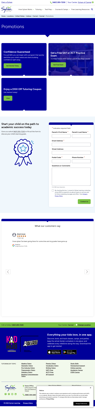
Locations (10, 16)
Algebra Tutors (26, 363)
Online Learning (76, 368)
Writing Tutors (51, 368)
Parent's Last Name (80, 132)
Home (3, 16)
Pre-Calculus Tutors (28, 368)
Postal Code (57, 157)
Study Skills (74, 363)
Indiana (28, 16)
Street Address (57, 149)
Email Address (58, 140)
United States (19, 16)
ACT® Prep (49, 372)
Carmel (35, 16)
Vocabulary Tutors (52, 366)
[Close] (91, 388)
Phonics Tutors (51, 363)
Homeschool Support (78, 366)
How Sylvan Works (55, 385)
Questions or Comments (61, 166)
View (8, 98)
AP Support (50, 374)
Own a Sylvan (6, 2)
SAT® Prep (49, 370)
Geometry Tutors (27, 366)
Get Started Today (12, 66)
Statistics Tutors (26, 372)
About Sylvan (76, 385)
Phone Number (78, 157)
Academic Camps (77, 370)
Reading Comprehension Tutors (29, 375)
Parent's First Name (60, 132)
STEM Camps (75, 372)
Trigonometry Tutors (28, 370)
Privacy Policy (50, 399)
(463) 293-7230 (19, 131)
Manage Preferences (81, 403)
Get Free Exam (58, 65)
